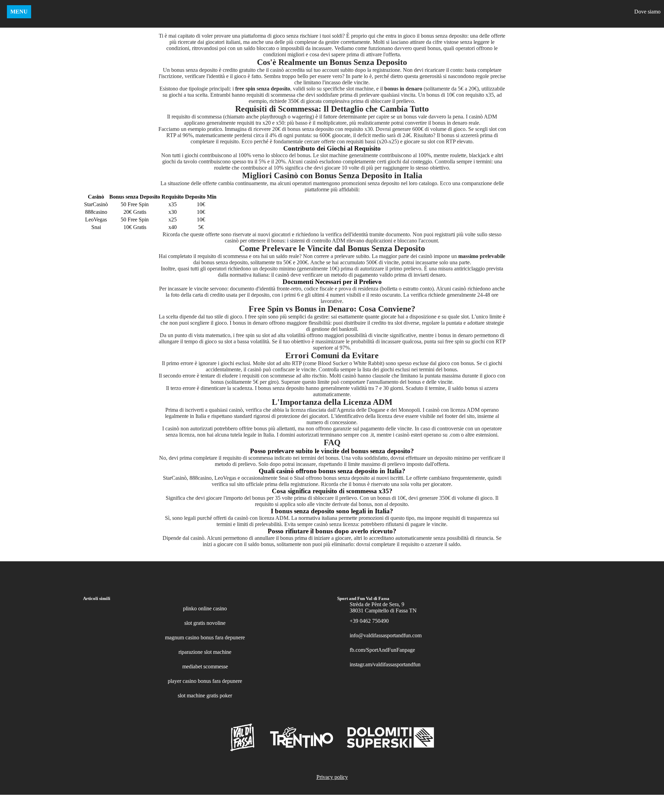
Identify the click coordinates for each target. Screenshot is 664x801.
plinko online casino (205, 608)
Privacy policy (332, 777)
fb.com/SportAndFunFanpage (382, 650)
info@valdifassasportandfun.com (386, 635)
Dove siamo (647, 12)
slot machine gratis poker (205, 695)
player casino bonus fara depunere (205, 681)
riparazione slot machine (204, 652)
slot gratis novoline (204, 623)
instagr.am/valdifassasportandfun (385, 664)
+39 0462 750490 (369, 621)
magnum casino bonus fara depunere (205, 637)
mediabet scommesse (205, 666)
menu (19, 12)
